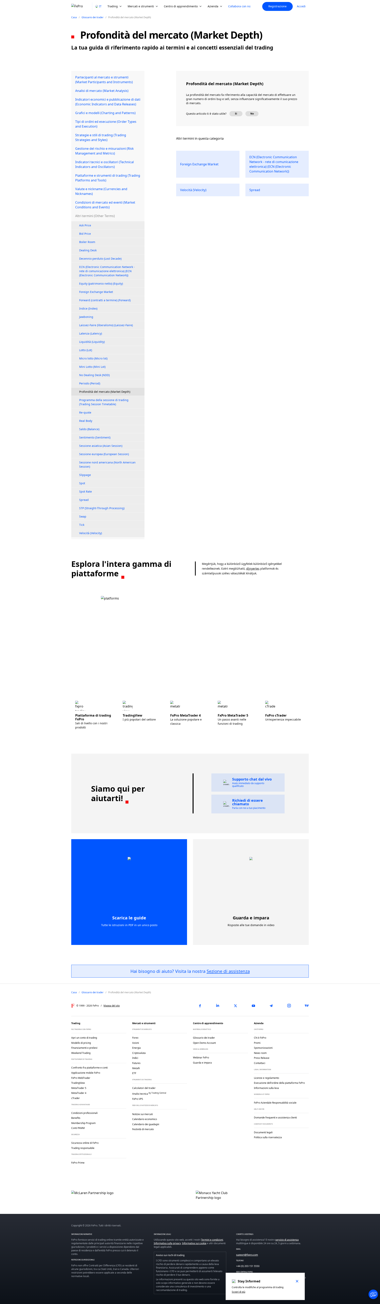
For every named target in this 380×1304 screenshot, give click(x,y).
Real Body (85, 421)
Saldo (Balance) (89, 429)
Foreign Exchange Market (96, 292)
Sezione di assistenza (228, 971)
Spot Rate (85, 491)
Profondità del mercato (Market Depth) (104, 392)
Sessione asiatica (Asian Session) (100, 446)
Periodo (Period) (89, 383)
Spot (82, 483)
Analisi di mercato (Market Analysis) (101, 91)
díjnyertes (252, 568)
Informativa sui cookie (194, 1243)
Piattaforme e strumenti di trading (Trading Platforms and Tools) (107, 177)
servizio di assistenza (287, 1239)
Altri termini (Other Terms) (95, 216)
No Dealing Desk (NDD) (94, 375)
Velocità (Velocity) (90, 533)
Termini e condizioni (212, 1239)
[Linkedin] (218, 1006)
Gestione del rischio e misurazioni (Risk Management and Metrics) (104, 150)
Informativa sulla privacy (167, 1243)
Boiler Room (87, 242)
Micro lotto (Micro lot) (93, 358)
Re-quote (85, 412)
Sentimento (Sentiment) (94, 437)
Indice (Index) (88, 308)
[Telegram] (271, 1006)
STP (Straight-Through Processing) (101, 508)
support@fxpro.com (247, 1254)
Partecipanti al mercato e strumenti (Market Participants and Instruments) (104, 79)
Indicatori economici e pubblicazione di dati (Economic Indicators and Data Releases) (107, 101)
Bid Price (85, 233)
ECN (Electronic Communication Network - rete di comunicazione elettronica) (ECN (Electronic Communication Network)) (107, 271)
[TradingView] (307, 1006)
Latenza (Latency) (90, 333)
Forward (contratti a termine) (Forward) (105, 300)
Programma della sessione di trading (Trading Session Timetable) (103, 402)
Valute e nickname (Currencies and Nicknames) (101, 191)
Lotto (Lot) (85, 350)
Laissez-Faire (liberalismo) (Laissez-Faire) (106, 325)
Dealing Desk (88, 250)
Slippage (85, 475)
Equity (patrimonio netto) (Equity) (101, 283)
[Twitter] (236, 1006)
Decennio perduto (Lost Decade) (100, 258)
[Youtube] (253, 1006)
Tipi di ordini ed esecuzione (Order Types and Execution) (105, 124)
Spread (84, 500)
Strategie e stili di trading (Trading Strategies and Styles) (100, 137)
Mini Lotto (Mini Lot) (92, 367)
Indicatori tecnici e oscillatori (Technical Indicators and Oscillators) (104, 164)
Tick (81, 525)
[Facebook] (200, 1006)
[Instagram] (289, 1006)
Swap (82, 516)
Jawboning (86, 317)
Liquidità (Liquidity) (92, 342)
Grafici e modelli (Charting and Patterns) (105, 113)
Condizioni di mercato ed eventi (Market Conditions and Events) (105, 204)
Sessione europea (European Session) (104, 454)
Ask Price (85, 225)
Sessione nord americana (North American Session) (107, 464)
